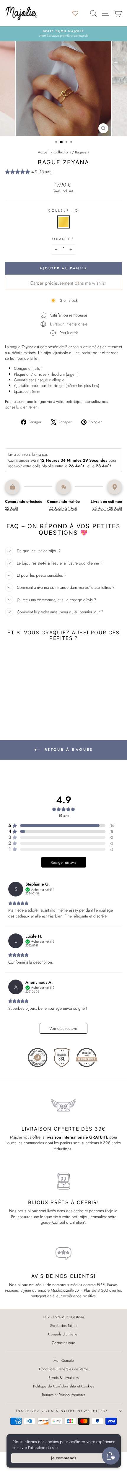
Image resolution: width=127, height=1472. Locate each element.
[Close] (118, 1385)
